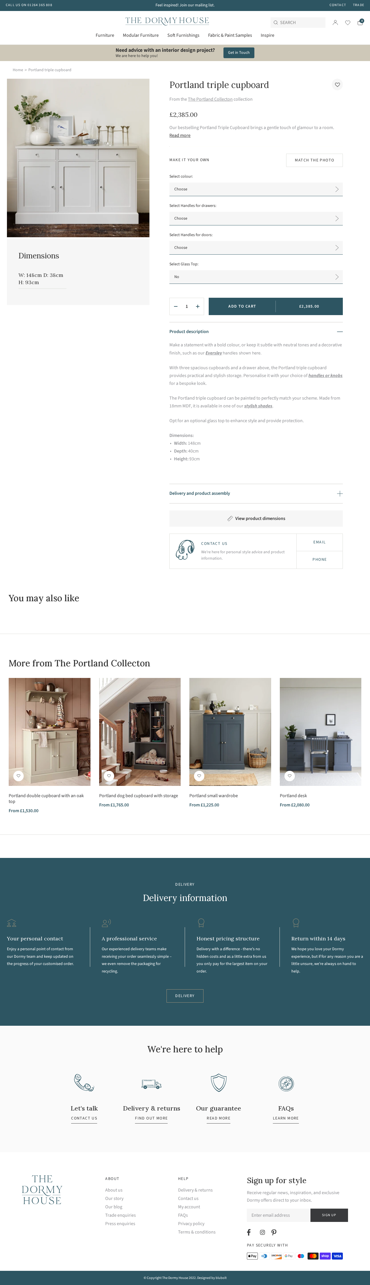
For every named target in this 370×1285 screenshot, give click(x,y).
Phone (319, 559)
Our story (114, 1199)
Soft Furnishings (183, 35)
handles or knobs (325, 375)
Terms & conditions (197, 1232)
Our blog (113, 1207)
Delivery (185, 996)
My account (189, 1207)
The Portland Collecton (210, 99)
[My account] (335, 22)
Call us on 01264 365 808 (29, 5)
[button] (337, 84)
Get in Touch (239, 53)
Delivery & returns (195, 1190)
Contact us (188, 1199)
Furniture (105, 35)
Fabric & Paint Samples (230, 35)
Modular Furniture (141, 35)
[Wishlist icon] (344, 22)
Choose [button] (180, 189)
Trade (358, 5)
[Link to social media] (249, 1232)
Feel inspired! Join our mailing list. (185, 5)
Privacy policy (191, 1224)
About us (114, 1190)
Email (319, 542)
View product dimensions (260, 518)
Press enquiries (120, 1224)
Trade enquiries (120, 1215)
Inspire (267, 35)
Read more (179, 135)
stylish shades (258, 406)
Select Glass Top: (183, 264)
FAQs (183, 1215)
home (18, 70)
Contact (338, 5)
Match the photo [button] (314, 160)
